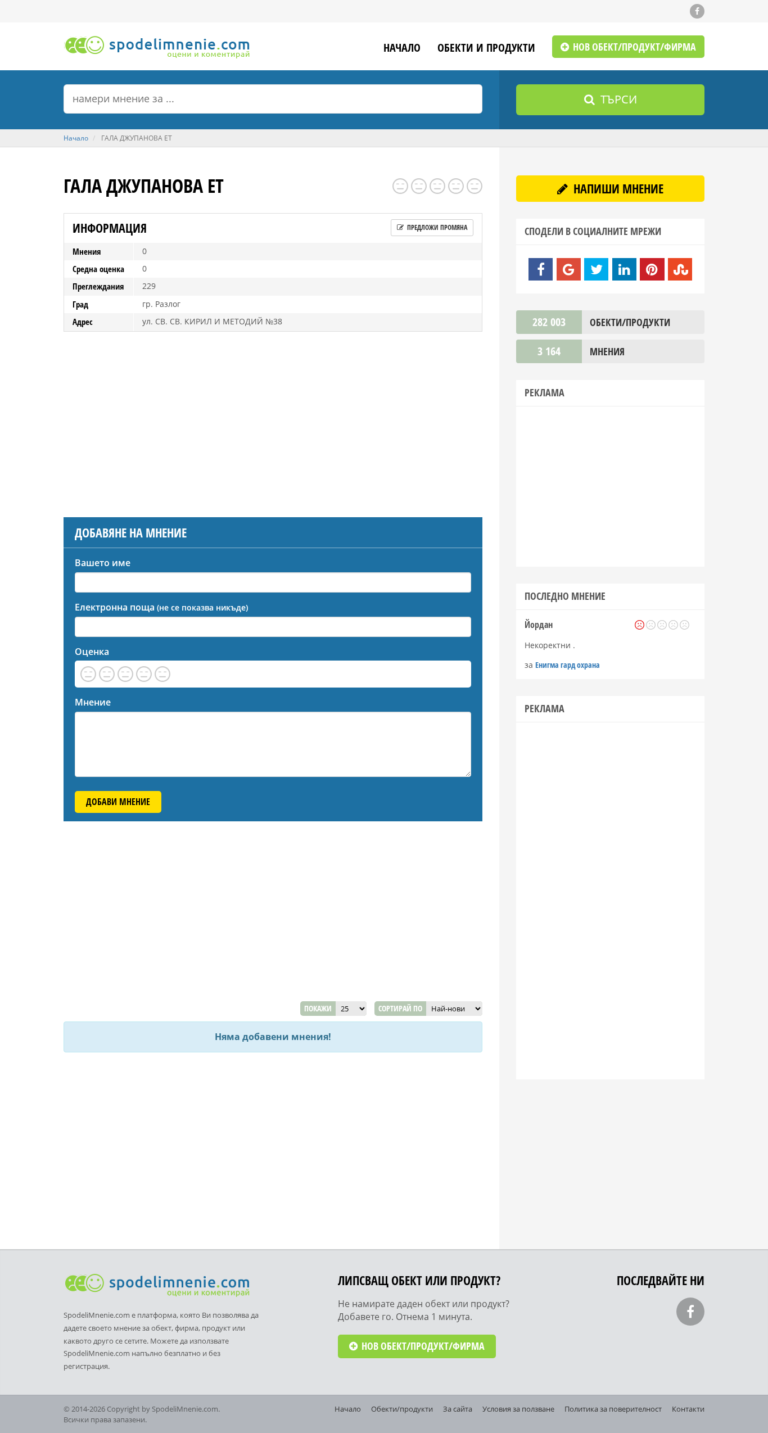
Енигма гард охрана (567, 664)
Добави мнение (118, 801)
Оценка (92, 651)
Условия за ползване (518, 1409)
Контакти (688, 1409)
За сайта (457, 1409)
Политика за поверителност (613, 1409)
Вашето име (102, 563)
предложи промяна (436, 227)
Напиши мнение (617, 188)
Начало (402, 48)
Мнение (93, 702)
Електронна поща (161, 607)
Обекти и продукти (486, 48)
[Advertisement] (273, 421)
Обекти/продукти (402, 1409)
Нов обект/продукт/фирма (633, 46)
